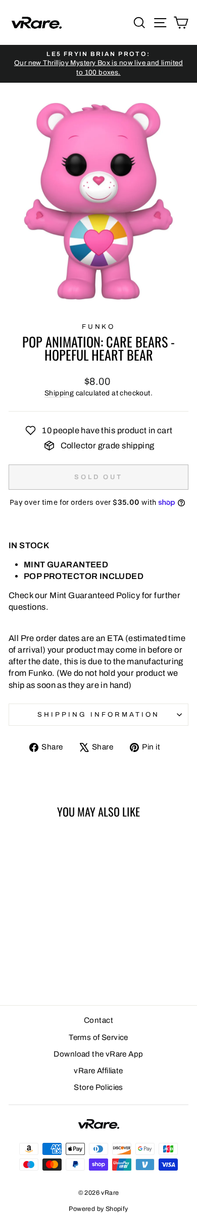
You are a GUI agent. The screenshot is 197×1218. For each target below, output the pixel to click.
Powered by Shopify (98, 1208)
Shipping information (98, 714)
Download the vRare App (98, 1054)
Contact (98, 1020)
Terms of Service (98, 1037)
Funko (99, 326)
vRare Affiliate (98, 1071)
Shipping (59, 393)
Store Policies (98, 1087)
